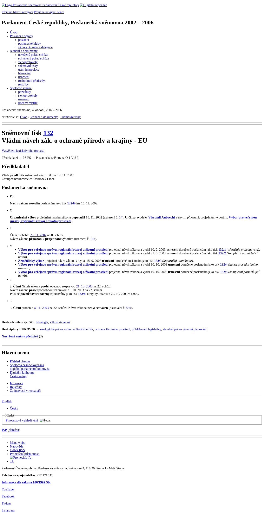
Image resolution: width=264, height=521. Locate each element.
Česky (14, 408)
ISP (4, 430)
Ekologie (42, 322)
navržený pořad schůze (33, 54)
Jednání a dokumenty (24, 51)
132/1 (222, 249)
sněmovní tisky (28, 66)
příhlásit (14, 430)
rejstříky (23, 84)
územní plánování (194, 329)
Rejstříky (16, 387)
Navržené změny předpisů (20, 336)
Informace (16, 383)
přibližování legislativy (146, 329)
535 (128, 308)
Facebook (8, 496)
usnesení (23, 77)
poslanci (23, 40)
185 (92, 239)
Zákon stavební (60, 322)
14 (120, 217)
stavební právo (172, 329)
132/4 (223, 264)
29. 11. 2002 (38, 235)
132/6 (81, 294)
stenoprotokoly (28, 62)
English (7, 401)
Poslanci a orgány (21, 36)
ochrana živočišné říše (78, 329)
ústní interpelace (28, 69)
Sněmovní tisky (70, 117)
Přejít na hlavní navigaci (17, 12)
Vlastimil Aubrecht (161, 217)
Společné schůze (21, 88)
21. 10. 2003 (84, 286)
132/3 (157, 260)
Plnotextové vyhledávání (22, 420)
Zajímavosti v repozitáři (25, 390)
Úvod (13, 32)
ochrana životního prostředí (112, 329)
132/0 (71, 203)
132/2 (222, 253)
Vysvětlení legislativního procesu (23, 150)
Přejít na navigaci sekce (49, 12)
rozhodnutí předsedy (31, 80)
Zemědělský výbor (31, 260)
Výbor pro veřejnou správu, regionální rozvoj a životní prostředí (63, 249)
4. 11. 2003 (41, 308)
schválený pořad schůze (33, 58)
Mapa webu (17, 442)
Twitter (6, 503)
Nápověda (16, 446)
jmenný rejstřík (28, 103)
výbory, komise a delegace (35, 47)
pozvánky (24, 92)
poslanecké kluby (29, 43)
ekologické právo (51, 329)
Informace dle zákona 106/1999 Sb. (26, 482)
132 (48, 132)
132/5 (223, 272)
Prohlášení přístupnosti (24, 454)
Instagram (8, 510)
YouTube (8, 489)
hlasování (24, 73)
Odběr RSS (17, 450)
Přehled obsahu (20, 361)
